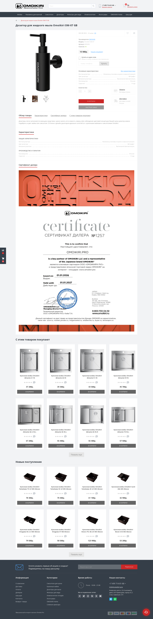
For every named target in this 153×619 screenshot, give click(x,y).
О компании (20, 583)
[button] (109, 5)
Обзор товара (25, 115)
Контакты (19, 599)
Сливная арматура (53, 605)
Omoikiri (92, 39)
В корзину (85, 101)
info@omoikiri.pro (116, 587)
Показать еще (76, 455)
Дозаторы (60, 15)
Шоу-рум (129, 15)
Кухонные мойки (53, 586)
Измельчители (90, 15)
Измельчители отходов (55, 596)
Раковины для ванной (34, 15)
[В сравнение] (41, 350)
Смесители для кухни (54, 583)
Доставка (123, 99)
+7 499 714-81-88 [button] (116, 583)
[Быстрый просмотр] (41, 353)
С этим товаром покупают (80, 115)
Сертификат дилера (58, 115)
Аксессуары (103, 15)
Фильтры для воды (74, 15)
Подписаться (129, 567)
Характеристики (41, 115)
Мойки (19, 15)
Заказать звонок (107, 7)
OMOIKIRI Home (116, 15)
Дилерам (19, 592)
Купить (104, 63)
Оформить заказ (132, 7)
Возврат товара (21, 602)
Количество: (83, 88)
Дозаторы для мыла (54, 589)
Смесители (49, 15)
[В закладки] (41, 347)
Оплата (122, 90)
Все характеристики (128, 71)
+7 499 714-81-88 (115, 580)
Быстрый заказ (85, 107)
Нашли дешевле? (97, 52)
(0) (95, 33)
